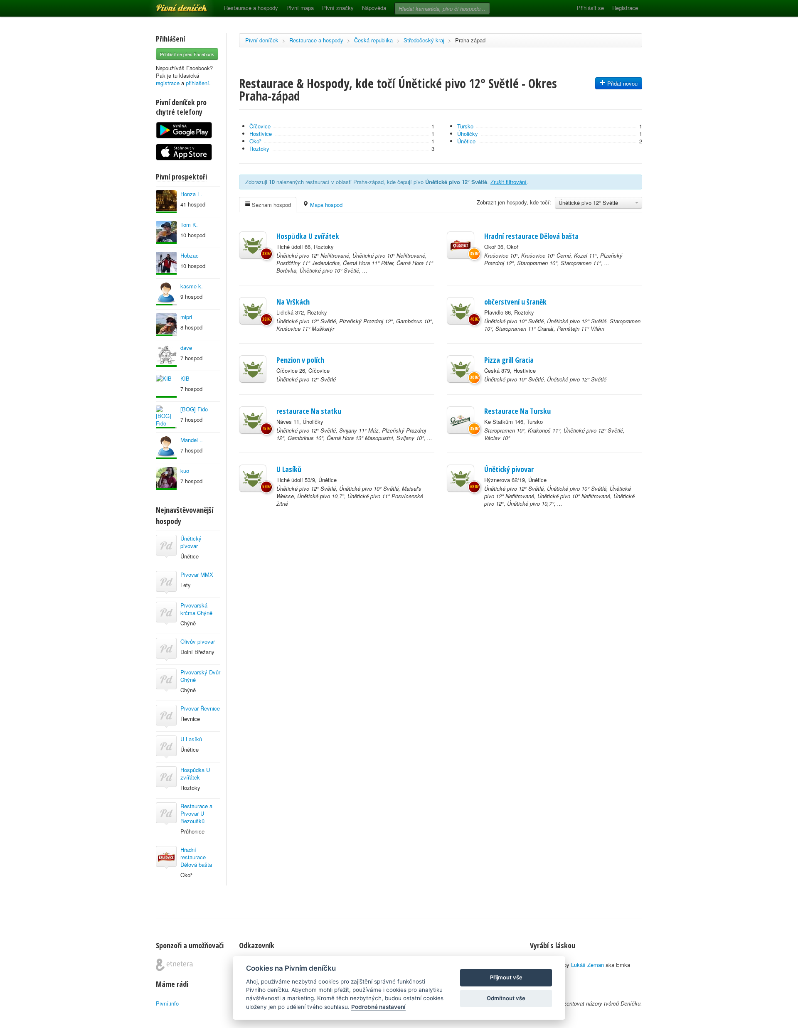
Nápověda (374, 8)
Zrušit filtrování (508, 182)
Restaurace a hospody (251, 8)
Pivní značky (338, 8)
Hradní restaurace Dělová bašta (196, 857)
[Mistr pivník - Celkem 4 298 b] (166, 417)
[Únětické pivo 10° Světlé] (460, 311)
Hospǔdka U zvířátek (195, 773)
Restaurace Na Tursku (517, 411)
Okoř (255, 141)
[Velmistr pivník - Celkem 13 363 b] (166, 201)
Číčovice (260, 126)
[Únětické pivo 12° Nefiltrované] (252, 245)
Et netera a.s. (174, 965)
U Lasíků (191, 739)
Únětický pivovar (191, 542)
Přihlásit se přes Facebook (187, 54)
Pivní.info (167, 1003)
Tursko (465, 126)
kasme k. (191, 286)
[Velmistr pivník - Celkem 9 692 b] (166, 355)
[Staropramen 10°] (460, 420)
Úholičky (467, 134)
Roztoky (259, 148)
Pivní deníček (172, 5)
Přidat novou (622, 83)
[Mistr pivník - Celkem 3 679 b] (166, 294)
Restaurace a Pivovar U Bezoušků (196, 813)
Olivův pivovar (197, 641)
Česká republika (373, 40)
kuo (184, 471)
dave (186, 348)
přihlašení (197, 83)
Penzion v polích (300, 360)
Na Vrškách (293, 302)
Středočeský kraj (424, 40)
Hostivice (260, 134)
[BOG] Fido (194, 409)
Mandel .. (191, 440)
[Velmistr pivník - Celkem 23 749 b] (166, 447)
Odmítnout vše (506, 998)
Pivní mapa (300, 8)
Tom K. (189, 225)
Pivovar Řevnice (200, 708)
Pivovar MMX (196, 574)
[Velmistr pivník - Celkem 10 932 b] (166, 263)
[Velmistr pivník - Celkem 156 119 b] (166, 232)
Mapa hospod (325, 205)
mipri (186, 317)
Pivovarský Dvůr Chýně (200, 676)
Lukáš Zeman (587, 965)
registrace (168, 83)
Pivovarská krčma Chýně (196, 609)
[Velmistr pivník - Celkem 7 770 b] (166, 478)
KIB (185, 378)
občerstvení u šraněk (515, 302)
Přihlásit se (590, 8)
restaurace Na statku (308, 411)
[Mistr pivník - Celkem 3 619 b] (166, 324)
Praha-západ (470, 40)
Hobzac (189, 255)
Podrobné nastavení (378, 1006)
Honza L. (191, 194)
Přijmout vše (506, 977)
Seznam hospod (270, 205)
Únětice (466, 141)
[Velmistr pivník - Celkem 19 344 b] (166, 386)
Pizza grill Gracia (509, 360)
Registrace (625, 8)
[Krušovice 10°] (460, 245)
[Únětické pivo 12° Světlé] (252, 311)
